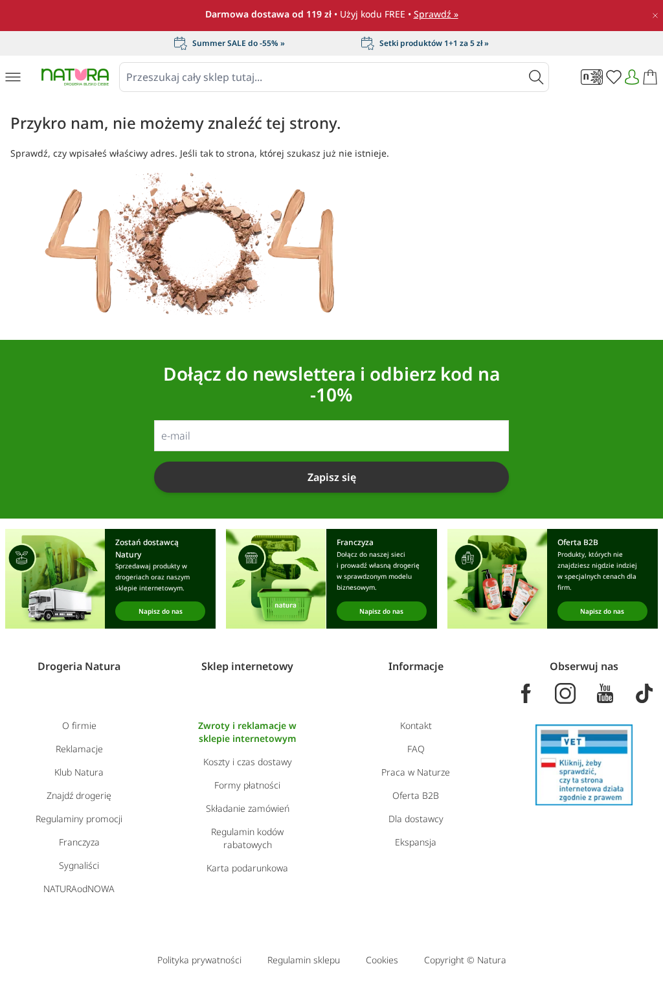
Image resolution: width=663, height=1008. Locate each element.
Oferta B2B (415, 795)
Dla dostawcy (416, 818)
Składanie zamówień (247, 808)
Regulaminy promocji (79, 818)
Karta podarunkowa (247, 868)
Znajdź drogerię (79, 795)
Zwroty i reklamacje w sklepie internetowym (247, 732)
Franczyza (79, 842)
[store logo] (75, 77)
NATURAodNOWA (79, 888)
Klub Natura (79, 772)
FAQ (416, 749)
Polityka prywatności (199, 960)
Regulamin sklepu (303, 960)
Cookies (382, 960)
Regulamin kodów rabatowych (247, 838)
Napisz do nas (161, 611)
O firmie (79, 725)
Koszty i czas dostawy (247, 762)
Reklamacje (79, 749)
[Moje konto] (632, 77)
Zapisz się (332, 477)
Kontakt (416, 725)
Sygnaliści (79, 865)
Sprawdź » (436, 14)
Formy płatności (247, 785)
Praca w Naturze (415, 772)
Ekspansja (415, 842)
